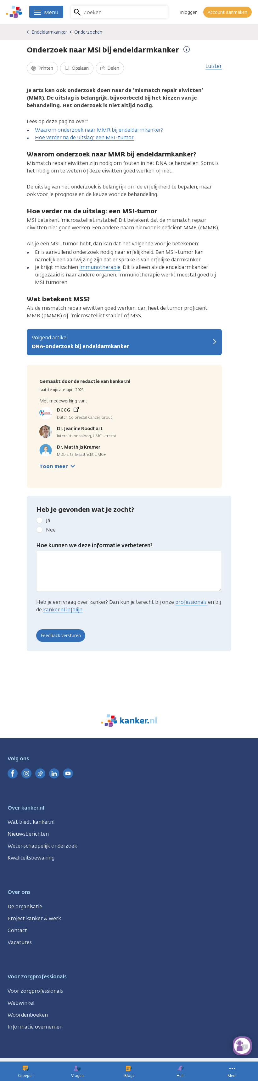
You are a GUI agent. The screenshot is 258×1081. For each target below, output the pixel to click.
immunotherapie (100, 267)
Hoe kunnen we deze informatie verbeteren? (94, 545)
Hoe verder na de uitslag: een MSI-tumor (84, 137)
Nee (51, 530)
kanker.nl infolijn (62, 609)
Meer (232, 1075)
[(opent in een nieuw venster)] (13, 773)
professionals (191, 602)
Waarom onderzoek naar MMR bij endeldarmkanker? (99, 130)
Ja (48, 520)
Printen (45, 68)
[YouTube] (68, 773)
